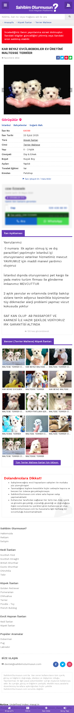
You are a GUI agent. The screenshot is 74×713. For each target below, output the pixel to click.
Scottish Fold (7, 555)
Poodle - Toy (7, 604)
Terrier (4, 600)
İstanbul (6, 125)
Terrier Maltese (43, 22)
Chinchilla (5, 571)
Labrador (5, 647)
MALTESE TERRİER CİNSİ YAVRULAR (18, 367)
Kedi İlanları (6, 621)
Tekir (3, 574)
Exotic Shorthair (9, 567)
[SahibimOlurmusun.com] (37, 7)
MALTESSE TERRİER (35, 389)
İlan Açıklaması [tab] (13, 233)
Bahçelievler (20, 125)
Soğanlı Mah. (36, 125)
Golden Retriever (9, 588)
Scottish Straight (9, 559)
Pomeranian (6, 592)
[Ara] (69, 17)
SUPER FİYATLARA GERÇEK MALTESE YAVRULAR (47, 412)
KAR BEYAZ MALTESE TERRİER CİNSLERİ (44, 367)
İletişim (4, 541)
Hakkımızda (6, 533)
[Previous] (3, 90)
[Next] (70, 90)
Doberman (6, 639)
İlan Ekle (46, 711)
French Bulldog (8, 608)
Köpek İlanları (25, 22)
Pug (2, 643)
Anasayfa (9, 22)
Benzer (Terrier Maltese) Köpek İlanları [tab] (27, 341)
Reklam (4, 537)
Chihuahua (6, 596)
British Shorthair (9, 563)
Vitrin (27, 711)
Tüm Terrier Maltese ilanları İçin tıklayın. (37, 462)
